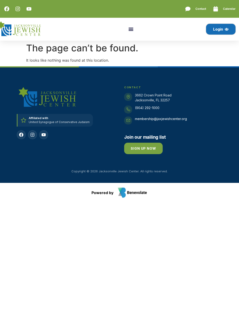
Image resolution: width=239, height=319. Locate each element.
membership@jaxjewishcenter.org (161, 119)
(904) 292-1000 (147, 108)
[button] (131, 29)
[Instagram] (32, 134)
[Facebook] (21, 134)
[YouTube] (43, 134)
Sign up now (143, 148)
